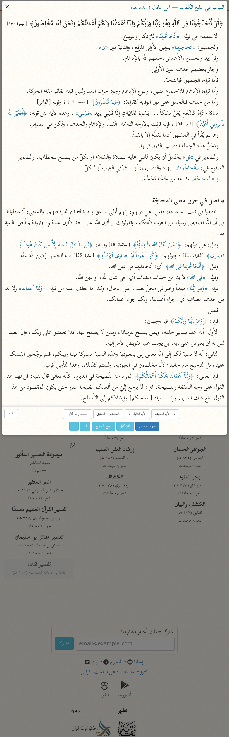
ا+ (85, 426)
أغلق (11, 413)
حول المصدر (147, 426)
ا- (74, 426)
